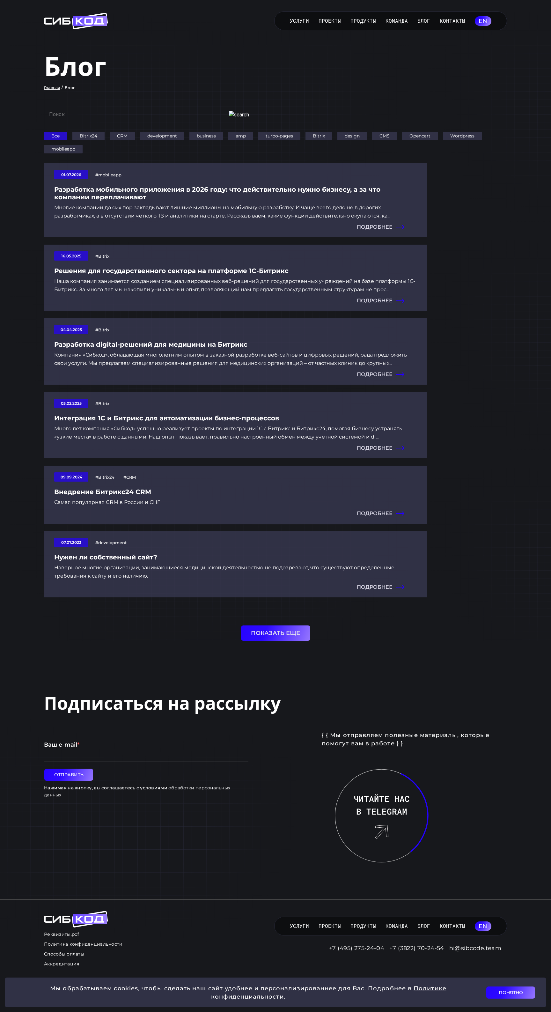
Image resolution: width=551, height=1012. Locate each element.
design (352, 136)
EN (483, 21)
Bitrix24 (88, 136)
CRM (122, 136)
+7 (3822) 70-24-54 (416, 948)
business (206, 136)
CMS (384, 136)
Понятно (511, 992)
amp (241, 136)
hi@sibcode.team (475, 948)
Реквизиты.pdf (61, 934)
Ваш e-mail (61, 744)
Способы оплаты (64, 954)
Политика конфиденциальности (83, 944)
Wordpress (462, 136)
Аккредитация (61, 964)
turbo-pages (279, 136)
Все (55, 136)
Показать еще (275, 633)
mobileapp (63, 149)
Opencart (419, 136)
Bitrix (319, 136)
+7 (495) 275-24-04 (356, 948)
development (162, 136)
